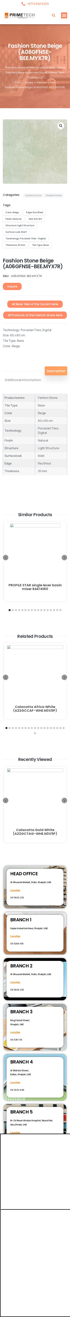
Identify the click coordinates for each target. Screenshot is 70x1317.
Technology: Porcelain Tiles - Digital (25, 238)
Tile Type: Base (40, 245)
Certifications (36, 1257)
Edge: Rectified (34, 212)
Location (15, 890)
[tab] (56, 370)
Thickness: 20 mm (15, 245)
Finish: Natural (13, 218)
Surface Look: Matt (16, 232)
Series (29, 82)
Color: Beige (12, 212)
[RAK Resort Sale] (4, 1314)
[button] (53, 15)
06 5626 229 (17, 897)
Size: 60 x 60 (35, 218)
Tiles (17, 82)
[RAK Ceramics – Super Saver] (13, 1314)
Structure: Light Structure (19, 225)
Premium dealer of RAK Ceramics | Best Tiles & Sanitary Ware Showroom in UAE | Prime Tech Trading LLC (35, 72)
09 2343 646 (17, 1089)
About (18, 1257)
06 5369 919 (17, 943)
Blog (53, 1257)
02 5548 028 (17, 1139)
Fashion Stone (46, 82)
